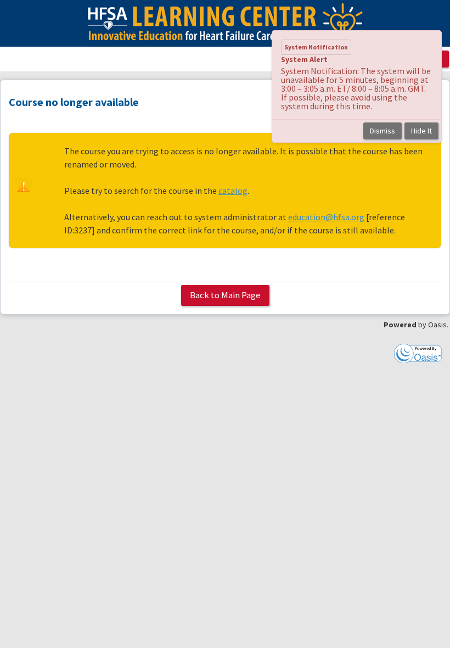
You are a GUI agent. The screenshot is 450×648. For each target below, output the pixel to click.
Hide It (421, 131)
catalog (233, 190)
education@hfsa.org (326, 216)
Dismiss (382, 131)
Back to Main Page (225, 295)
